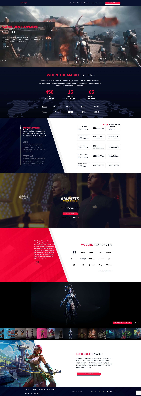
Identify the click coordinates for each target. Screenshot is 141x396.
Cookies (27, 389)
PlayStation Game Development (83, 156)
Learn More (70, 214)
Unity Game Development (98, 137)
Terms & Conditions (38, 389)
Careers (101, 3)
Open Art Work (11, 333)
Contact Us (113, 3)
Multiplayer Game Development (83, 137)
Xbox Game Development (98, 156)
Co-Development (98, 128)
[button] (3, 60)
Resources (94, 3)
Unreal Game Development (113, 137)
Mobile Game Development (113, 146)
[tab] (34, 133)
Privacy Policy (52, 389)
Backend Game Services (111, 128)
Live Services (113, 165)
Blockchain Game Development (83, 165)
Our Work (86, 3)
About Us (72, 3)
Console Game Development (98, 147)
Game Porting (98, 165)
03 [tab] (3, 18)
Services (79, 3)
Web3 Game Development (113, 156)
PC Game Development (83, 146)
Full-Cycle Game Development (83, 128)
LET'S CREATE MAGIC (70, 217)
